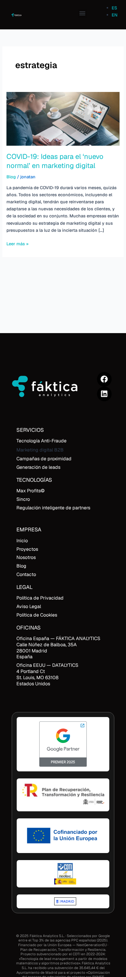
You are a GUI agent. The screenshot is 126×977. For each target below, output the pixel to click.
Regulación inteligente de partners (53, 508)
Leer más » (17, 243)
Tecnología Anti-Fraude (41, 441)
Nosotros (26, 557)
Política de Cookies (36, 615)
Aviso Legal (28, 606)
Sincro (23, 499)
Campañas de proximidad (43, 459)
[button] (82, 13)
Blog (11, 176)
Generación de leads (38, 467)
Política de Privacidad (40, 598)
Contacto (26, 574)
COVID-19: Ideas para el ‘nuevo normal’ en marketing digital (54, 161)
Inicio (22, 541)
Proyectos (27, 549)
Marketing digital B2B (40, 450)
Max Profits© (30, 491)
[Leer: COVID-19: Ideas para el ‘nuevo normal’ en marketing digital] (62, 118)
